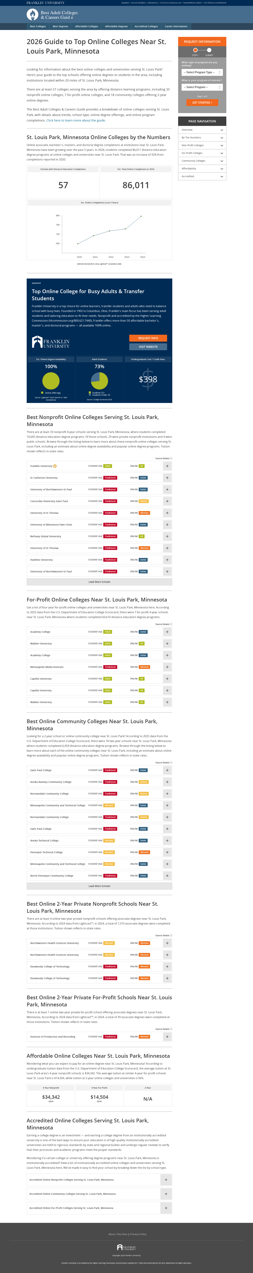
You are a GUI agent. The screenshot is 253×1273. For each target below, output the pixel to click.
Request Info (148, 338)
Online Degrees (138, 3)
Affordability (189, 168)
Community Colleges (193, 160)
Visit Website (148, 347)
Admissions (152, 3)
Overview (187, 129)
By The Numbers (191, 137)
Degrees (125, 3)
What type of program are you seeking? (199, 64)
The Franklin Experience (215, 3)
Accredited (188, 176)
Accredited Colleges (146, 26)
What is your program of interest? (202, 80)
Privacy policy (138, 1234)
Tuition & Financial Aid (170, 3)
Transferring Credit (192, 3)
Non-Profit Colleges (193, 145)
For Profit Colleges (192, 153)
